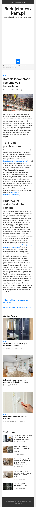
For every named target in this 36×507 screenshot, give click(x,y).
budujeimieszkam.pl (8, 65)
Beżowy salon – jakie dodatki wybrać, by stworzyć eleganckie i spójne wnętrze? (23, 474)
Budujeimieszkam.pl (18, 11)
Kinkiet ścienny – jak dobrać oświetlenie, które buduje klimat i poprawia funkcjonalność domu (23, 461)
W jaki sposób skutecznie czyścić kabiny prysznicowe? (15, 344)
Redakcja (19, 90)
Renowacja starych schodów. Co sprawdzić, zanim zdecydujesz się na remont (22, 449)
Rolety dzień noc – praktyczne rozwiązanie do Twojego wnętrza (15, 381)
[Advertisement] (18, 40)
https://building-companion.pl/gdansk (15, 161)
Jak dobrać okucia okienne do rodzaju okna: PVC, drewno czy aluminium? (23, 437)
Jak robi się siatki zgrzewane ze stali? (20, 484)
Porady (5, 75)
